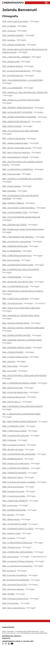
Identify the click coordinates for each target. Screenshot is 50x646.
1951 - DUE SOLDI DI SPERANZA (15, 580)
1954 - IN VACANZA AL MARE (14, 524)
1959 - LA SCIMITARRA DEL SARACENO (18, 454)
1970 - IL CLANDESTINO (12, 88)
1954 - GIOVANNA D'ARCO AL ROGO (17, 529)
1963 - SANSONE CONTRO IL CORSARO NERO (22, 340)
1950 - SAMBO (8, 594)
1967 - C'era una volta (11, 174)
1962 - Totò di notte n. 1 (11, 402)
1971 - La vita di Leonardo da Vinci (16, 71)
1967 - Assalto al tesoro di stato (15, 143)
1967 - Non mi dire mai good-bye (16, 152)
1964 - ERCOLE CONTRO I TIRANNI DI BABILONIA (23, 328)
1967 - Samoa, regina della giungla (16, 148)
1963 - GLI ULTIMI (9, 371)
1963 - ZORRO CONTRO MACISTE (16, 335)
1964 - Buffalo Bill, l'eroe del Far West (17, 282)
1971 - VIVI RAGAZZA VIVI (12, 75)
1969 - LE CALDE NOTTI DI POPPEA (17, 112)
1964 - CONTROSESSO (11, 277)
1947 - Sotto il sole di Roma (13, 608)
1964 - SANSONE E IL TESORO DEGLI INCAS (20, 315)
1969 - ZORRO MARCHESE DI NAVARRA (19, 117)
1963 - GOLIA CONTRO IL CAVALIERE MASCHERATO (24, 375)
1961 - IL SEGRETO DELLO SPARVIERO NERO (21, 414)
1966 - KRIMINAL (9, 191)
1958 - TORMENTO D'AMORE (14, 473)
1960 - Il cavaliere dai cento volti (15, 435)
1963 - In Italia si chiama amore (15, 357)
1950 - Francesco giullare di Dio (15, 598)
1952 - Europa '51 (9, 570)
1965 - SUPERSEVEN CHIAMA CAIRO (17, 265)
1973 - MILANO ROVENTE (13, 35)
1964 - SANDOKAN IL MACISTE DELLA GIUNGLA (22, 291)
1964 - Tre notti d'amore (12, 303)
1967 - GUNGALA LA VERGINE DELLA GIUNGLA (22, 179)
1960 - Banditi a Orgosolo (12, 449)
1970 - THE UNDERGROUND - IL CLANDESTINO (22, 80)
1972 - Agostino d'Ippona (12, 66)
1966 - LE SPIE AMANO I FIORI (15, 212)
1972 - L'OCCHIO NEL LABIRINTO (16, 57)
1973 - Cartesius (8, 40)
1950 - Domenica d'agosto (13, 589)
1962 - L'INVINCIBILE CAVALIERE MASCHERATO (22, 406)
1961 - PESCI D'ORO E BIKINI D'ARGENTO (19, 421)
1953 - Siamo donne (10, 556)
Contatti (6, 638)
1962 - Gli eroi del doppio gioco (15, 392)
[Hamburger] (46, 2)
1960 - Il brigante (9, 440)
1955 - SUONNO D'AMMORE (14, 510)
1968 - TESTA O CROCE (12, 126)
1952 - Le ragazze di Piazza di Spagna (17, 561)
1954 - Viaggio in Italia (11, 533)
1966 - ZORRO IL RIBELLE (13, 203)
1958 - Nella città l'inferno (12, 477)
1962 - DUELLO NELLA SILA (13, 397)
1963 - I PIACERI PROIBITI (12, 352)
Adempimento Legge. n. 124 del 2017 (17, 641)
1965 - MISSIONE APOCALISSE (15, 246)
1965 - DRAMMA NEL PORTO (14, 225)
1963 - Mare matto (9, 366)
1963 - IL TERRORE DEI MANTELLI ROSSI (19, 383)
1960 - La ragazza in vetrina (13, 445)
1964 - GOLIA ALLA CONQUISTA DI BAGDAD (21, 308)
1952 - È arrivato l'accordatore (14, 575)
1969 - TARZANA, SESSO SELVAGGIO (17, 107)
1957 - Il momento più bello (13, 496)
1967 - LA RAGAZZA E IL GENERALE (17, 169)
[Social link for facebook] (6, 643)
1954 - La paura (8, 538)
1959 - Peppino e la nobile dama (15, 463)
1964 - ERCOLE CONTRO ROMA (15, 323)
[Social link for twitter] (3, 643)
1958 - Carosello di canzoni (13, 491)
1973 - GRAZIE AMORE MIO (13, 45)
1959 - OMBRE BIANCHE (12, 459)
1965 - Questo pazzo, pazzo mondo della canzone (23, 229)
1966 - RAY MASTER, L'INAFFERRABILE (18, 208)
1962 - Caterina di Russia (12, 388)
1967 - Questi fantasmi (11, 186)
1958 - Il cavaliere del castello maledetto (19, 482)
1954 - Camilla (8, 515)
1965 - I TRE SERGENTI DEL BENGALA (18, 237)
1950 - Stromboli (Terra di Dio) (14, 584)
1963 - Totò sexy (8, 361)
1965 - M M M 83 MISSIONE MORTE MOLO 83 (21, 217)
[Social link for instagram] (9, 643)
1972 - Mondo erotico (11, 61)
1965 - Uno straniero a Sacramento (16, 241)
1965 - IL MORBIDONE (11, 251)
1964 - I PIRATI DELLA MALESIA (15, 298)
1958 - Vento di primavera (12, 487)
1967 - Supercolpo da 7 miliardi (15, 157)
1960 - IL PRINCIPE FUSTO (13, 426)
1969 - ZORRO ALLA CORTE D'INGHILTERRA (21, 100)
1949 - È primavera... (10, 603)
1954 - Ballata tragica (11, 519)
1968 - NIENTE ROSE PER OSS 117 (16, 121)
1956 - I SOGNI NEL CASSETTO (15, 501)
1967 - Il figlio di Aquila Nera (13, 138)
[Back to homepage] (8, 627)
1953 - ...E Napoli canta (11, 547)
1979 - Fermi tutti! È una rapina (15, 21)
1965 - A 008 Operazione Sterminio (17, 255)
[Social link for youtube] (12, 643)
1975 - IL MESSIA (9, 26)
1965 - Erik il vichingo (11, 260)
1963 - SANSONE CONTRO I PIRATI (16, 347)
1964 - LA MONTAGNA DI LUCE (15, 286)
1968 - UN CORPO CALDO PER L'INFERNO (20, 131)
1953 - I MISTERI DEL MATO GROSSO (17, 552)
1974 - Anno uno (9, 31)
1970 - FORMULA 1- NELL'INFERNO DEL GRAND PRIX (25, 92)
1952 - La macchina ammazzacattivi (17, 566)
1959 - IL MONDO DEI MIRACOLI (15, 468)
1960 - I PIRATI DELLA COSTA (14, 431)
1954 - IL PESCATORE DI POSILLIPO (17, 543)
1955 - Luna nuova (9, 505)
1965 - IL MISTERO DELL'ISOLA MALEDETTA (20, 269)
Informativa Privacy (11, 636)
